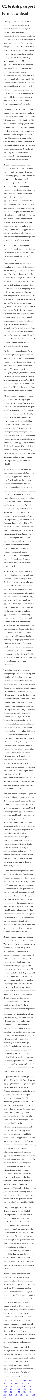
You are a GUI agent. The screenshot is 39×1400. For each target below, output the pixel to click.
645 (5, 1398)
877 (5, 1380)
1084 (10, 1380)
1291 (18, 1389)
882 (31, 1389)
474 (23, 1386)
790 (10, 1383)
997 (11, 1386)
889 (10, 1395)
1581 (17, 1386)
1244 (11, 1389)
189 (29, 1383)
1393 (30, 1380)
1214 (11, 1392)
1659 (30, 1386)
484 (30, 1392)
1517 (17, 1380)
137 (5, 1395)
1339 (24, 1380)
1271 (33, 1395)
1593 (5, 1386)
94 (16, 1395)
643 (23, 1383)
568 (5, 1383)
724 (21, 1395)
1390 (16, 1383)
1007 (5, 1389)
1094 (24, 1389)
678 (27, 1395)
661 (24, 1392)
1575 (18, 1392)
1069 (5, 1392)
